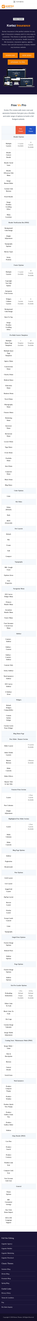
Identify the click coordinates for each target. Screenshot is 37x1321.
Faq (3, 1302)
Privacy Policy (6, 1293)
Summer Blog (6, 1269)
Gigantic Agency (7, 1244)
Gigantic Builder (7, 1248)
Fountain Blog (6, 1278)
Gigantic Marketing (8, 1253)
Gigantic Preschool (8, 1258)
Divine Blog (5, 1274)
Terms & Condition (8, 1298)
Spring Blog (5, 1283)
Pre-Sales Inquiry (7, 1307)
